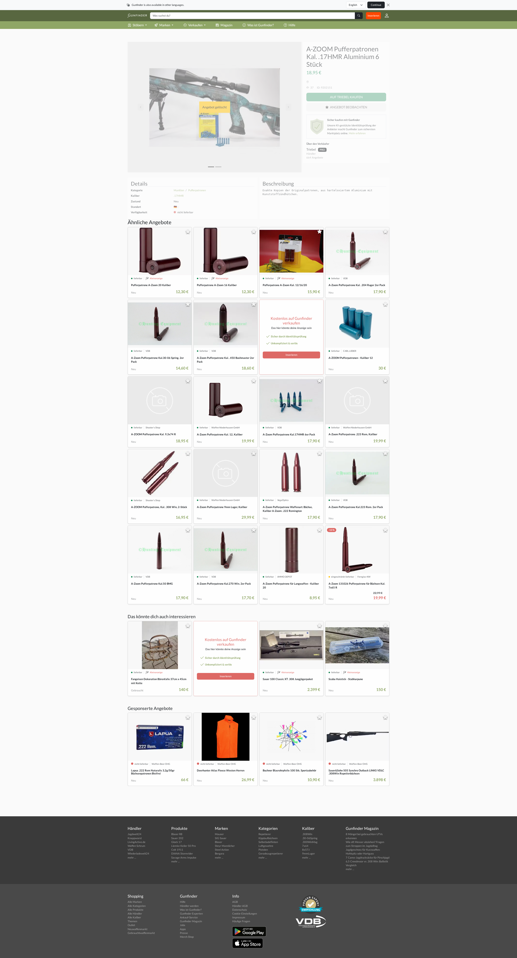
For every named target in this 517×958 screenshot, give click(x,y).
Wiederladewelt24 (138, 853)
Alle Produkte (135, 909)
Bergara (219, 853)
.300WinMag (309, 842)
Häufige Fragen (241, 921)
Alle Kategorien (137, 905)
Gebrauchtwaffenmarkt (141, 933)
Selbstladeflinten (268, 842)
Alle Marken (135, 901)
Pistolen (263, 849)
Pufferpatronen (197, 190)
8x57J (306, 849)
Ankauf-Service (189, 917)
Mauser (219, 834)
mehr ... (132, 857)
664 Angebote (314, 157)
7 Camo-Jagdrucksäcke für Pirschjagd (367, 857)
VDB (130, 849)
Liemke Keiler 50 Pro (183, 845)
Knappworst (135, 838)
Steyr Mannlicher (225, 845)
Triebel (311, 149)
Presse (184, 933)
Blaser (218, 842)
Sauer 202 (177, 838)
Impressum (238, 917)
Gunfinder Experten (191, 913)
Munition (179, 190)
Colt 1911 (177, 849)
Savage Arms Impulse (183, 857)
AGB (235, 901)
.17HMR (179, 195)
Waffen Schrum (136, 845)
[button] (385, 15)
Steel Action (222, 849)
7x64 (305, 845)
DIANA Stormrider (182, 853)
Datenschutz (239, 909)
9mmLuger (308, 853)
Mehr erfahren (357, 133)
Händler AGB (240, 905)
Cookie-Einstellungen (244, 913)
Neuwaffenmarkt (137, 929)
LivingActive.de (136, 842)
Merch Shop (187, 936)
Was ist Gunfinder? (260, 25)
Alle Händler (135, 913)
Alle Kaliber (134, 917)
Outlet (131, 925)
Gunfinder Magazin (191, 921)
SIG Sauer (220, 838)
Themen (132, 921)
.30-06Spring (309, 838)
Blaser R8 (176, 834)
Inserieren (373, 15)
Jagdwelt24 (134, 834)
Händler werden (189, 905)
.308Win (307, 834)
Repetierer (264, 834)
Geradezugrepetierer (270, 853)
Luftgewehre (265, 845)
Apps (183, 929)
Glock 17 (176, 842)
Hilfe (292, 25)
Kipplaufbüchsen (267, 838)
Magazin (226, 25)
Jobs (182, 925)
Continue (376, 4)
